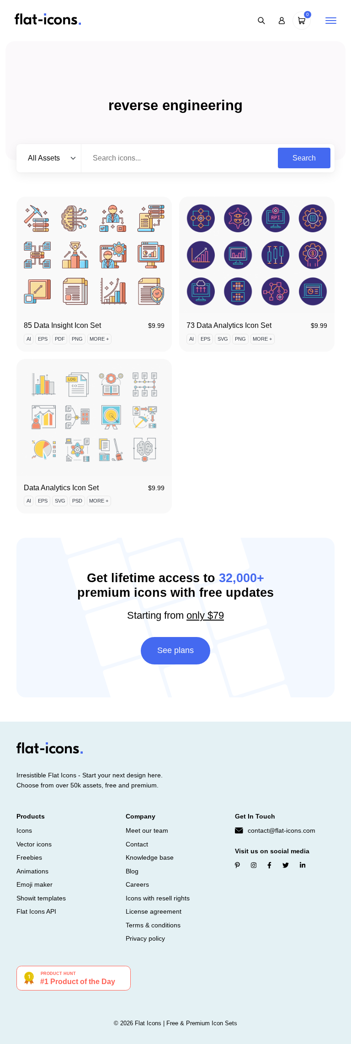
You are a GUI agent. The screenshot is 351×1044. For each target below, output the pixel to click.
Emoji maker (34, 884)
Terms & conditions (153, 925)
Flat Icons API (36, 911)
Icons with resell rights (158, 898)
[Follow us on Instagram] (253, 865)
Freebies (29, 857)
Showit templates (41, 898)
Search (304, 158)
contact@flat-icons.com (281, 830)
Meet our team (147, 830)
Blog (132, 871)
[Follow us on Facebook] (269, 865)
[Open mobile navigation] (330, 20)
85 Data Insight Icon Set (62, 325)
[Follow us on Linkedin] (302, 865)
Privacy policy (145, 938)
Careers (137, 884)
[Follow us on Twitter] (285, 865)
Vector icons (34, 844)
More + (99, 339)
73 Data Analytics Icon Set (228, 325)
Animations (32, 871)
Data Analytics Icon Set (61, 488)
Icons (24, 830)
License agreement (153, 911)
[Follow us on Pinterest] (237, 865)
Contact (137, 844)
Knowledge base (150, 857)
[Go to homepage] (48, 20)
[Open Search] (261, 20)
